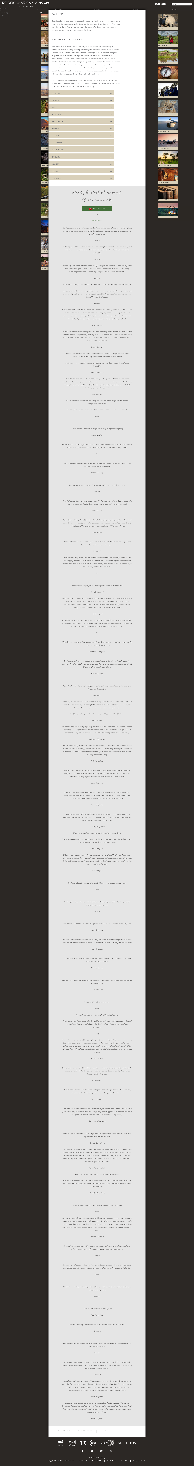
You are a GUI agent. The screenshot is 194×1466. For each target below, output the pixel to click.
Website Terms (111, 1461)
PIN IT (106, 1431)
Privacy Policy (124, 1461)
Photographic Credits (139, 1461)
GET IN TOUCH (97, 221)
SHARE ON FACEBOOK (85, 1431)
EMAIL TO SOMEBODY (63, 1431)
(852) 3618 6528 (99, 208)
